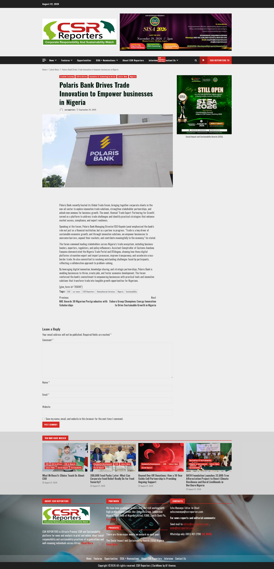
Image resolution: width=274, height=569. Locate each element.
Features (65, 60)
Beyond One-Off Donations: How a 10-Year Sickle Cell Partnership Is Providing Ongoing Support (161, 457)
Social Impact (63, 467)
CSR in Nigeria (69, 464)
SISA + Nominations (105, 60)
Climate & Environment (198, 464)
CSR (68, 291)
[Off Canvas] (44, 60)
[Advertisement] (176, 32)
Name (45, 382)
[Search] (196, 60)
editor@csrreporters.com (196, 524)
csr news (76, 291)
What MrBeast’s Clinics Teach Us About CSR (65, 457)
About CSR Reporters (133, 60)
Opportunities (84, 60)
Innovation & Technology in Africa (102, 76)
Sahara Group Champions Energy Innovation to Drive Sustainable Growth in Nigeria (132, 301)
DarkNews (157, 565)
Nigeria (133, 76)
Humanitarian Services (106, 291)
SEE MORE (206, 534)
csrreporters (69, 109)
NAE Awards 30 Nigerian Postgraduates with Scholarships (83, 301)
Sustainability (131, 291)
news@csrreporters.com (182, 528)
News (51, 60)
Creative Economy (67, 76)
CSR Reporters (89, 291)
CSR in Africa (81, 76)
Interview (155, 59)
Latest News (122, 76)
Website (46, 407)
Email (45, 394)
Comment (47, 340)
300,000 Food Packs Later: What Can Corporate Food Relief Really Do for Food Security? (113, 457)
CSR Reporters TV (219, 60)
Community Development (103, 464)
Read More (87, 543)
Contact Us (170, 60)
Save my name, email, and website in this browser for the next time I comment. (84, 419)
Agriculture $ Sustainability (200, 460)
